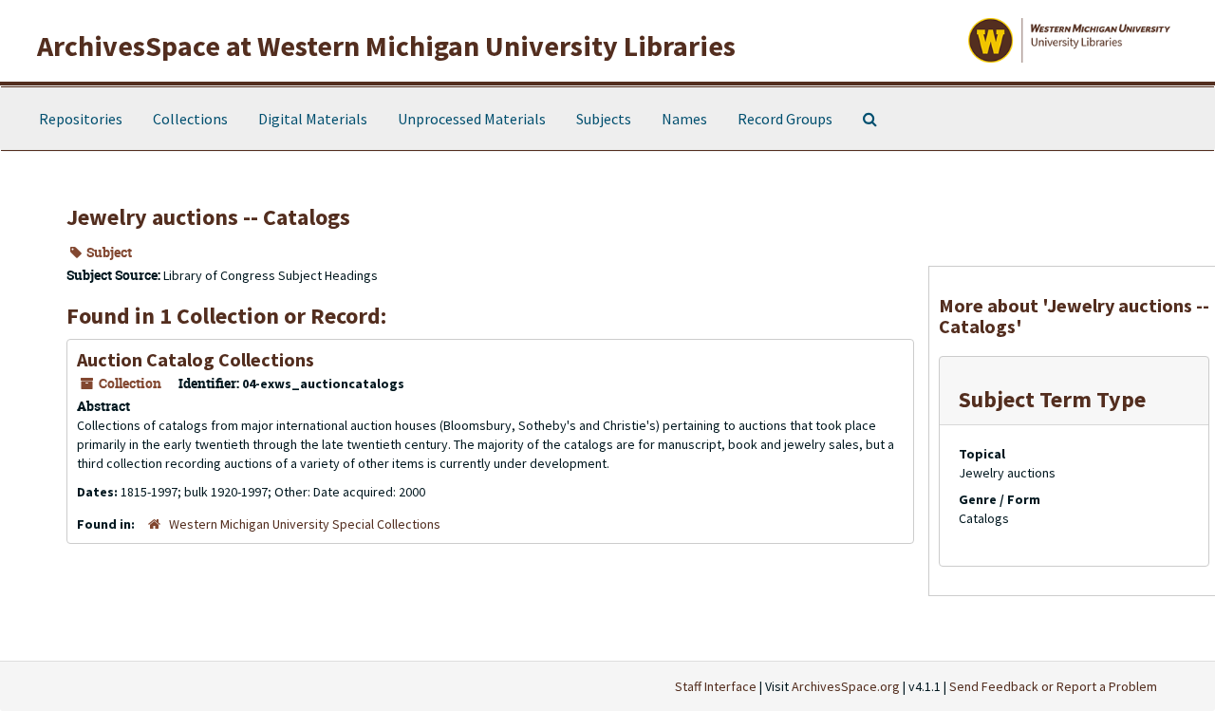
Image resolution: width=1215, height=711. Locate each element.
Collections (190, 118)
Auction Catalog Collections (195, 359)
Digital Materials (312, 118)
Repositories (80, 118)
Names (684, 118)
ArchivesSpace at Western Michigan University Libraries (386, 46)
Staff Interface (716, 686)
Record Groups (785, 118)
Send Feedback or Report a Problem (1053, 686)
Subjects (603, 118)
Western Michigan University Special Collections (304, 524)
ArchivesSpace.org (846, 686)
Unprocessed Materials (472, 118)
